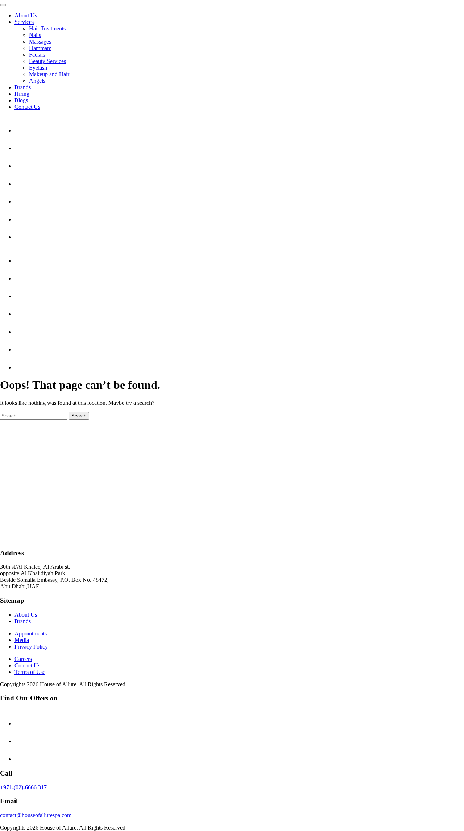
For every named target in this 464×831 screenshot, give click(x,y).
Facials (37, 55)
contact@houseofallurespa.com (35, 815)
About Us (25, 15)
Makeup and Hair (49, 74)
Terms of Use (29, 672)
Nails (35, 35)
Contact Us (27, 107)
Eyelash (38, 68)
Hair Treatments (47, 28)
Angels (37, 81)
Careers (23, 659)
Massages (40, 41)
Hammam (40, 48)
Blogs (21, 100)
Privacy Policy (31, 646)
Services (24, 22)
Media (21, 640)
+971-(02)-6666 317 (23, 787)
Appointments (30, 633)
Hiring (21, 94)
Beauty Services (47, 61)
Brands (22, 87)
